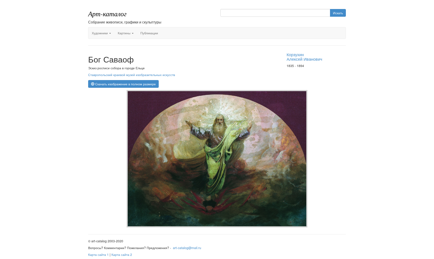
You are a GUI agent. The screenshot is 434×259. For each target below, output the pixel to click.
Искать (338, 13)
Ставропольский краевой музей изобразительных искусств (131, 74)
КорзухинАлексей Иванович (304, 56)
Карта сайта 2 (121, 254)
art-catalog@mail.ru (187, 247)
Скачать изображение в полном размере (125, 84)
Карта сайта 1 (98, 254)
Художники (100, 33)
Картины (124, 33)
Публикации (149, 33)
